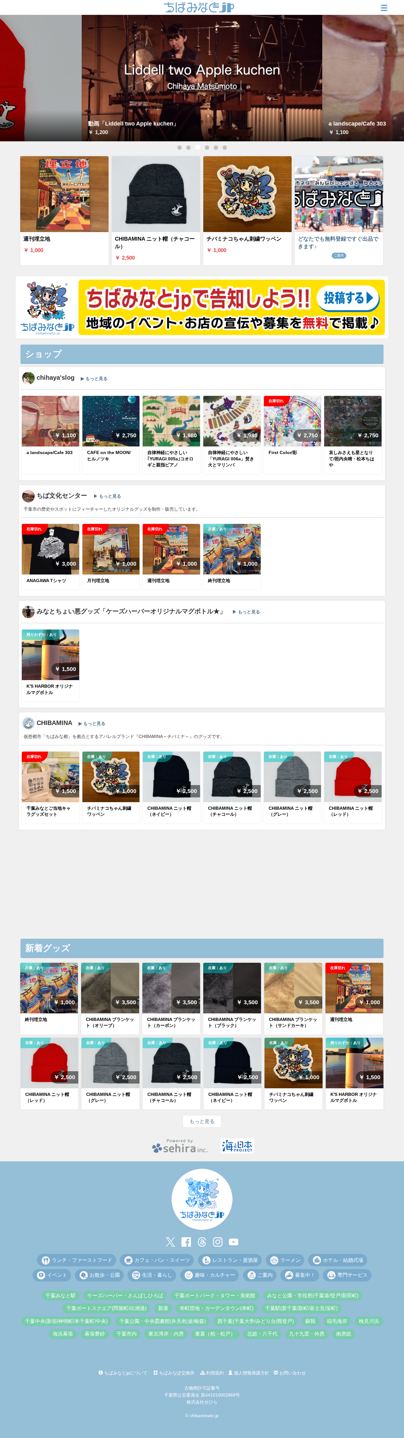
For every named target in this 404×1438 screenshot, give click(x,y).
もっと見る (202, 1121)
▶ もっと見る (94, 378)
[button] (179, 147)
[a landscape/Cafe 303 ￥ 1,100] (202, 77)
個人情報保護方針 (251, 1372)
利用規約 (214, 1372)
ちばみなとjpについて (125, 1372)
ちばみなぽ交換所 (176, 1372)
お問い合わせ (292, 1372)
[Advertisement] (202, 888)
